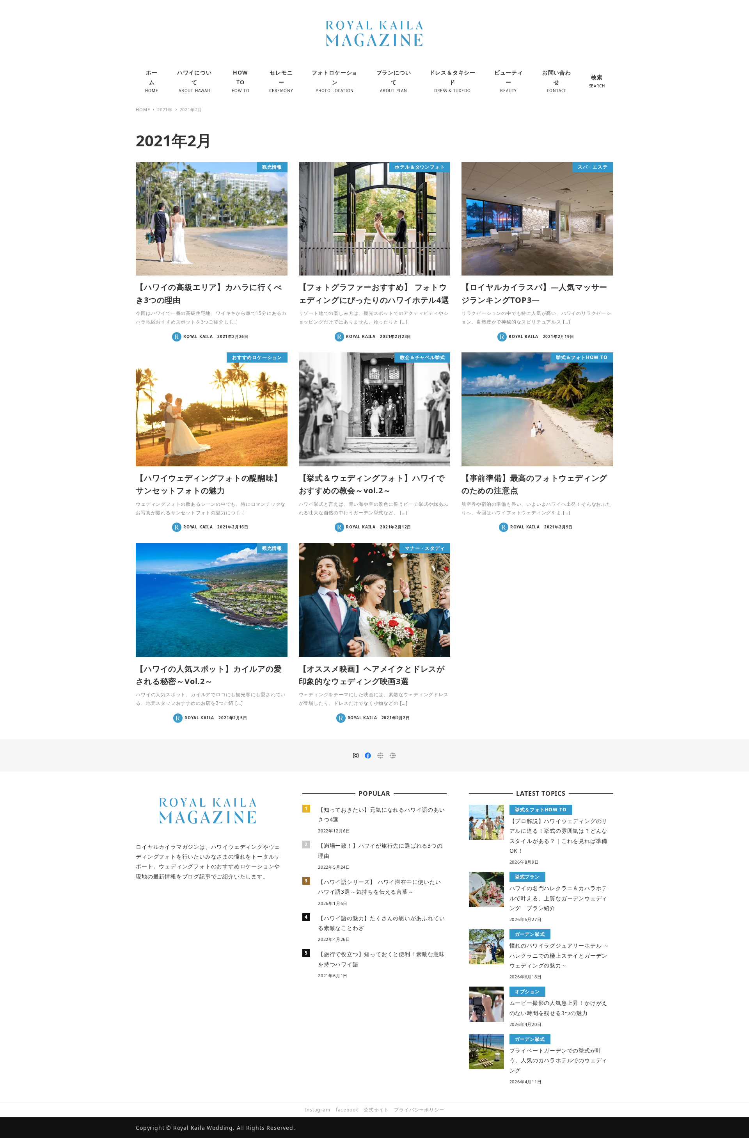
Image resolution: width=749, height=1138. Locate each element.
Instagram (317, 1109)
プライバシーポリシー (419, 1109)
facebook (347, 1109)
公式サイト (376, 1109)
